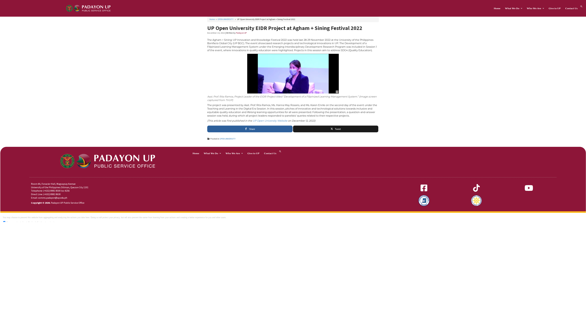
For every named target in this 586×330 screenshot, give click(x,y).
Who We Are (534, 8)
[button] (514, 8)
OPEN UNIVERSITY (225, 19)
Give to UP (555, 8)
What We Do (512, 8)
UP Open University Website (270, 120)
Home (497, 8)
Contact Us (571, 8)
